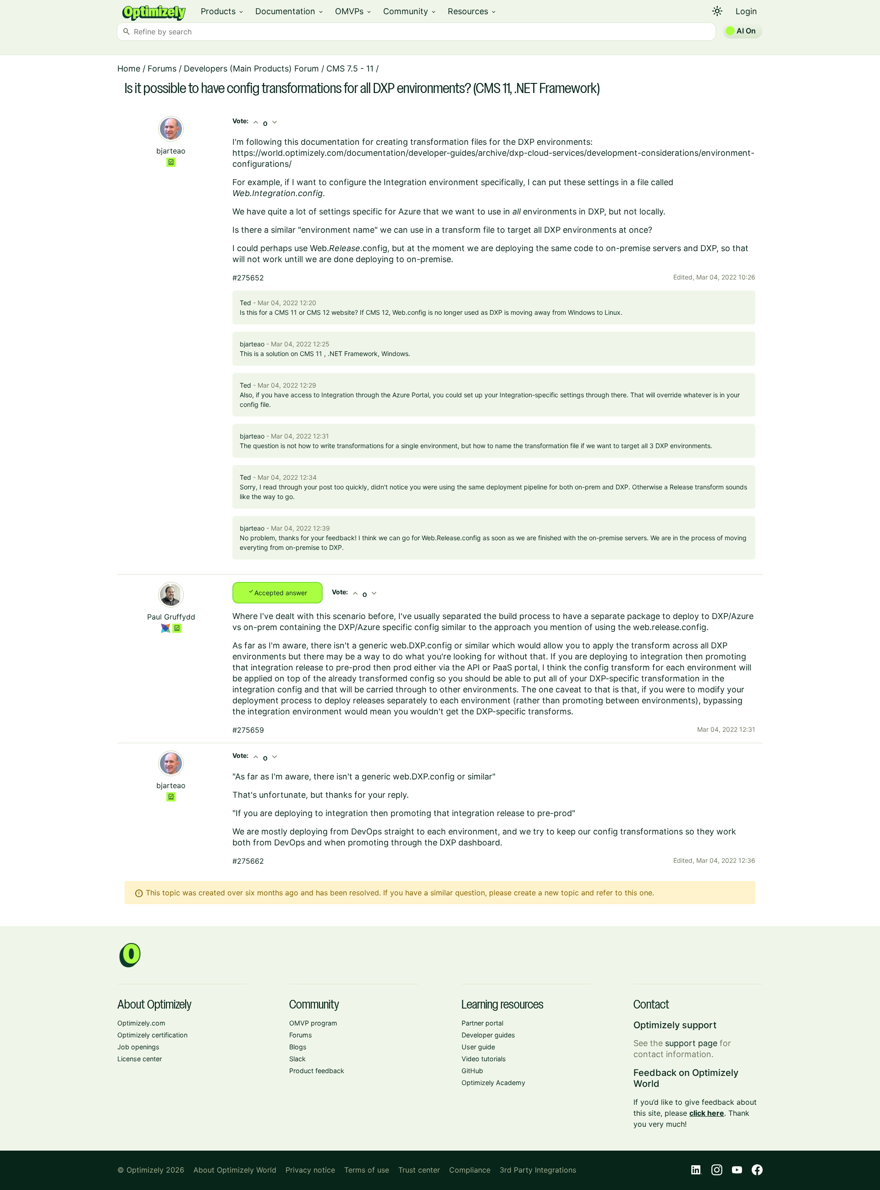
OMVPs (353, 11)
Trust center (419, 1169)
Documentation (289, 11)
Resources (472, 11)
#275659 (248, 730)
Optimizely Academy (493, 1082)
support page (691, 1043)
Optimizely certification (152, 1035)
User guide (478, 1047)
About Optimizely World (234, 1169)
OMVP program (313, 1023)
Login (746, 11)
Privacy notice (310, 1169)
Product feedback (316, 1071)
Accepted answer (277, 592)
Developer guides (488, 1035)
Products (222, 11)
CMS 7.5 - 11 (350, 68)
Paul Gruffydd (171, 616)
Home (128, 68)
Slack (297, 1059)
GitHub (472, 1071)
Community (410, 11)
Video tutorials (484, 1059)
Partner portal (482, 1023)
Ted (245, 303)
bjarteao (171, 150)
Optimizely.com (141, 1023)
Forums (162, 68)
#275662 (248, 861)
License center (139, 1059)
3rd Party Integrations (538, 1169)
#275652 (248, 277)
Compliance (469, 1169)
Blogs (298, 1047)
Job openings (138, 1047)
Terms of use (366, 1169)
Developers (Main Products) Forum (251, 68)
